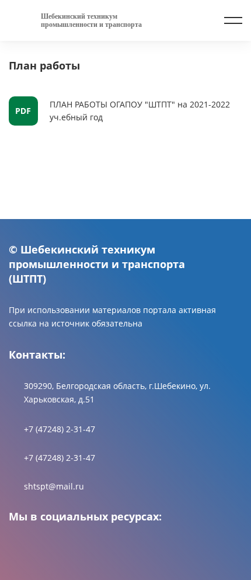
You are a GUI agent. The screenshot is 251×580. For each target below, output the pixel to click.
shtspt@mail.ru (54, 486)
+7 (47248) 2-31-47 (59, 429)
